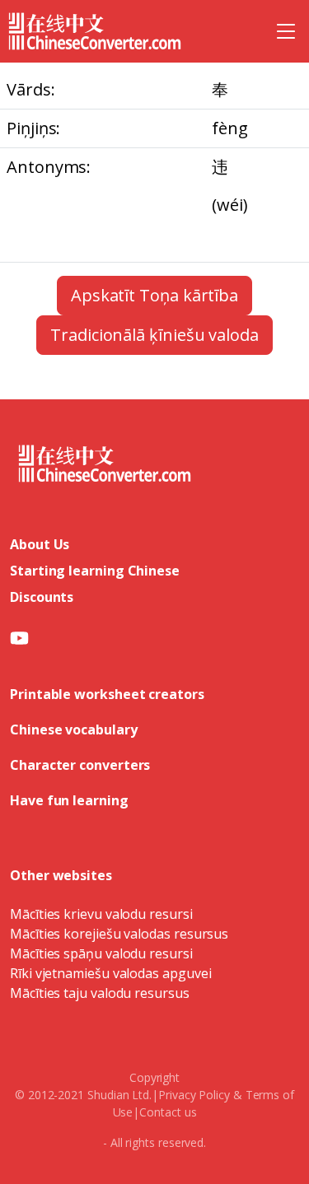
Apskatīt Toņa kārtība (154, 295)
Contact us (167, 1112)
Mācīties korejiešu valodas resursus (119, 934)
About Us (39, 544)
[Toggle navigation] (286, 31)
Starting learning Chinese (95, 571)
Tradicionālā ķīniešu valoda (154, 335)
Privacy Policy (194, 1094)
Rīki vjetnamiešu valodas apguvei (110, 973)
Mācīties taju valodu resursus (100, 993)
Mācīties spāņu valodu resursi (101, 953)
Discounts (41, 597)
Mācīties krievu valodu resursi (101, 914)
